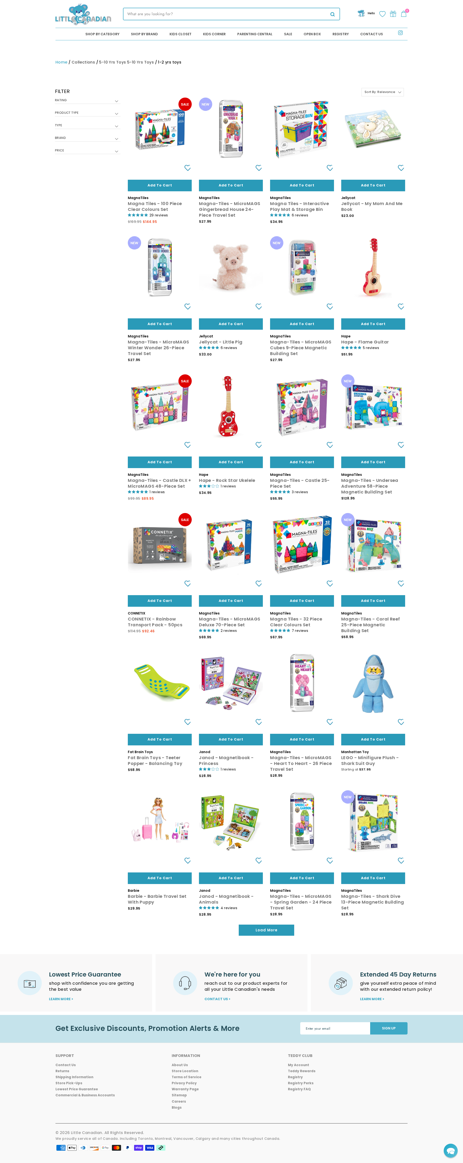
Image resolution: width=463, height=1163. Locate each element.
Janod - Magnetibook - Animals (226, 899)
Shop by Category (102, 34)
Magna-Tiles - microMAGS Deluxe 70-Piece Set (229, 622)
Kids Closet (180, 34)
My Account (298, 1065)
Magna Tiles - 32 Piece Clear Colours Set (296, 622)
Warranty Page (185, 1089)
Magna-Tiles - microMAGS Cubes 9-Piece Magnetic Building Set (300, 348)
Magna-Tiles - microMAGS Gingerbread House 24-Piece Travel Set (229, 209)
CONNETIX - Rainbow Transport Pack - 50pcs (155, 622)
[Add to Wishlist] (186, 168)
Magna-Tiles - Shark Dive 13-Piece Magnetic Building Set (372, 902)
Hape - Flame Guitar (365, 342)
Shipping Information (74, 1077)
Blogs (177, 1107)
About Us (180, 1065)
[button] (451, 1151)
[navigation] (88, 124)
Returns (62, 1071)
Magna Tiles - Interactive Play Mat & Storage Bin (299, 206)
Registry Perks (300, 1083)
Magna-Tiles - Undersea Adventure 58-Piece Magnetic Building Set (369, 486)
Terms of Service (186, 1077)
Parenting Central (254, 34)
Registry (341, 34)
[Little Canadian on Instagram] (400, 33)
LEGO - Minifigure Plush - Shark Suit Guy (370, 760)
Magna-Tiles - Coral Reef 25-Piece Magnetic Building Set (370, 625)
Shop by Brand (144, 34)
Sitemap (179, 1095)
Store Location (185, 1071)
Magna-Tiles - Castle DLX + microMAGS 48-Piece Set (159, 483)
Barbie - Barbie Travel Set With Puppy (157, 899)
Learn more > (61, 999)
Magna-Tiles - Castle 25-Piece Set (300, 483)
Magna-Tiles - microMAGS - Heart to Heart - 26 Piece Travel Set (301, 763)
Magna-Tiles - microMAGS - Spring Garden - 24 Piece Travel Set (301, 902)
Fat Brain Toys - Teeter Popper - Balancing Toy (155, 760)
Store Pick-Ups (68, 1083)
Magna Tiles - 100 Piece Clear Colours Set (155, 206)
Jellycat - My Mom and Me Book (372, 206)
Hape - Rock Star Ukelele (227, 480)
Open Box (312, 34)
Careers (179, 1101)
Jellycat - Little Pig (220, 342)
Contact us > (217, 999)
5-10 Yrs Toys (112, 62)
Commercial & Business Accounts (85, 1095)
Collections (83, 62)
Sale (288, 34)
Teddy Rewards (301, 1071)
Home (61, 62)
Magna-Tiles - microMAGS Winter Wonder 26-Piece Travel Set (158, 348)
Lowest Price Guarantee (76, 1089)
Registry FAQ (299, 1089)
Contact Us (371, 34)
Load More (267, 930)
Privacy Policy (184, 1083)
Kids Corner (214, 34)
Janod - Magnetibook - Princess (226, 760)
